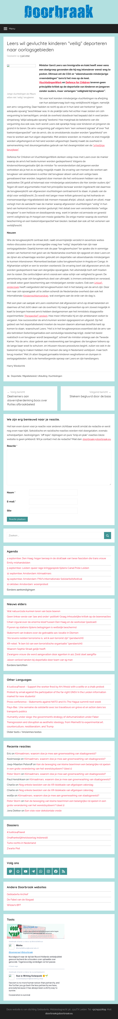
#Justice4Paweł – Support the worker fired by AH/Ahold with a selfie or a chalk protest (55, 686)
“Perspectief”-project (35, 315)
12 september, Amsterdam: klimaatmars (29, 573)
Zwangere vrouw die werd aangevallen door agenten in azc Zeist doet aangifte (51, 654)
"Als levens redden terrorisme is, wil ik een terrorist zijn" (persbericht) (45, 638)
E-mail (11, 501)
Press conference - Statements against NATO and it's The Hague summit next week (54, 701)
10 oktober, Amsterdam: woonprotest (27, 584)
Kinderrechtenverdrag (35, 295)
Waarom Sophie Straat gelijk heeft (26, 648)
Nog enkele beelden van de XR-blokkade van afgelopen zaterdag (56, 784)
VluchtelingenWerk (50, 82)
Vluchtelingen (55, 376)
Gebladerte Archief (17, 894)
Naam (11, 492)
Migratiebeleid (29, 376)
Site (9, 510)
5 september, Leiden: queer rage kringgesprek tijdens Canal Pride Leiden (48, 567)
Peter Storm (14, 773)
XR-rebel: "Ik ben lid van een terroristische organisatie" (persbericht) (44, 643)
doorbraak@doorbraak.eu (97, 439)
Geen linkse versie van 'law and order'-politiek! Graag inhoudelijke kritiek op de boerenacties (59, 616)
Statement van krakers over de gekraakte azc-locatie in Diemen (42, 632)
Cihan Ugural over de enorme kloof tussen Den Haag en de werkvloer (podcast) (52, 622)
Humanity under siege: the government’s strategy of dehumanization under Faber (53, 716)
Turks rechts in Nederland (21, 842)
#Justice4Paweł (16, 832)
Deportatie (16, 376)
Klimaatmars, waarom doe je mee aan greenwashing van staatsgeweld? (55, 753)
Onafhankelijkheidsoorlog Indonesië (27, 837)
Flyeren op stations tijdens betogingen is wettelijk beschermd (42, 627)
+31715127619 (99, 1009)
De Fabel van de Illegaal (20, 899)
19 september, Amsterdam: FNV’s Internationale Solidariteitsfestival (44, 578)
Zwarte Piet (13, 848)
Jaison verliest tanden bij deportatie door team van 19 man (40, 659)
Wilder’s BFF (14, 905)
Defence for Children (78, 82)
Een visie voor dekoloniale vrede (43, 810)
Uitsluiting (42, 376)
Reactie (12, 445)
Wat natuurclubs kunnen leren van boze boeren (33, 611)
